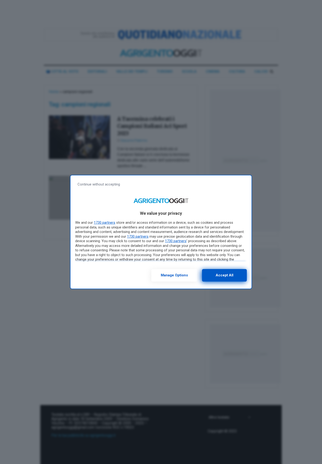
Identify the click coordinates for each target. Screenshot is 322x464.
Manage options (174, 275)
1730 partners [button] (104, 222)
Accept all (224, 275)
